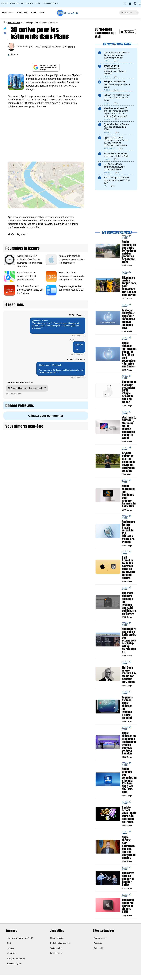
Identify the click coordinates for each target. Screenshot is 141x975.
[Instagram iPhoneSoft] (134, 4)
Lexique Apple (56, 953)
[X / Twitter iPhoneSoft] (125, 4)
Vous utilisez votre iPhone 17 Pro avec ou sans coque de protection (116, 55)
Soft (71, 13)
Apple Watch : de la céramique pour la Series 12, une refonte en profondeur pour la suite (116, 141)
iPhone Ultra (15, 3)
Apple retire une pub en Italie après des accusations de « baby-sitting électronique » (129, 640)
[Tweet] (5, 29)
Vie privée (11, 953)
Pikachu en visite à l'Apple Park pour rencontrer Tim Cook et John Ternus (129, 286)
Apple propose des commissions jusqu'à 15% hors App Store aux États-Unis (129, 780)
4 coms (69, 47)
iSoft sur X (98, 948)
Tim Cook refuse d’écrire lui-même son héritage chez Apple (129, 674)
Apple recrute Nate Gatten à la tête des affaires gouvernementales (128, 847)
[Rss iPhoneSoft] (139, 4)
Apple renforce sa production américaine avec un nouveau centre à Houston (129, 743)
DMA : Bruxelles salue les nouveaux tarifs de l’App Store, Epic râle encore (128, 567)
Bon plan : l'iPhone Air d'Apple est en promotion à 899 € (117, 84)
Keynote (4, 3)
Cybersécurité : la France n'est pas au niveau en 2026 (116, 127)
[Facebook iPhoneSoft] (130, 4)
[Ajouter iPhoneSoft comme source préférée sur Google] (45, 67)
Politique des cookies (16, 958)
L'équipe (10, 948)
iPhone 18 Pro (27, 3)
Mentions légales (14, 963)
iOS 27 (37, 3)
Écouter (14, 55)
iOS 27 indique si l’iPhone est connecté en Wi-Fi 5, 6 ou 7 (117, 180)
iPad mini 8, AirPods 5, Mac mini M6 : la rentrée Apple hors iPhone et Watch (129, 427)
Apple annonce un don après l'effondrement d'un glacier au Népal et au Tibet (129, 252)
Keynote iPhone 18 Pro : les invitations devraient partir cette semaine (128, 462)
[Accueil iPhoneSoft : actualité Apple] (4, 22)
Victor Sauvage (24, 47)
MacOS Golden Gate (50, 3)
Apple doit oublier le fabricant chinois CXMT (128, 906)
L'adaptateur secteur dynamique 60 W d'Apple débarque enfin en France (129, 392)
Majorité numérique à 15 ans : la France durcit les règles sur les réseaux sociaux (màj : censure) (116, 112)
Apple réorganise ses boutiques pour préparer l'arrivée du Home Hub (129, 496)
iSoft (9, 943)
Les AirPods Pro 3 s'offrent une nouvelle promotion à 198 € (114, 167)
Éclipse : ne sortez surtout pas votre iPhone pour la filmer (117, 98)
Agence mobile (100, 938)
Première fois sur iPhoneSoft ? (20, 938)
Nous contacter (56, 938)
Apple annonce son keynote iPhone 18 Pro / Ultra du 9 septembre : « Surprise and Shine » (129, 355)
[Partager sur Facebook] (5, 34)
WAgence (98, 943)
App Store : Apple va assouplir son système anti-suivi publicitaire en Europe (129, 603)
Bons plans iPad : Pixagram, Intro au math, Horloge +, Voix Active (71, 276)
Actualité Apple (14, 22)
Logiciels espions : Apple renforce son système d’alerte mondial (127, 707)
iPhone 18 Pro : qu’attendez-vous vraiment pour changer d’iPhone (115, 70)
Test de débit (55, 948)
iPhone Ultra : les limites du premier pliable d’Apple (116, 154)
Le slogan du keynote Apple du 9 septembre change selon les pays (128, 319)
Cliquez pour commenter (45, 415)
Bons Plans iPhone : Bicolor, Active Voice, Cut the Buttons (30, 290)
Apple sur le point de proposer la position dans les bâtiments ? (72, 259)
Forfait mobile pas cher (60, 943)
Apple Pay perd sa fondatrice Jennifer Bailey (128, 879)
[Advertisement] (45, 135)
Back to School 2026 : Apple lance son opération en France (129, 814)
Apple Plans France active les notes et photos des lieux (27, 276)
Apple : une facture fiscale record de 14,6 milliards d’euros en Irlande (128, 531)
